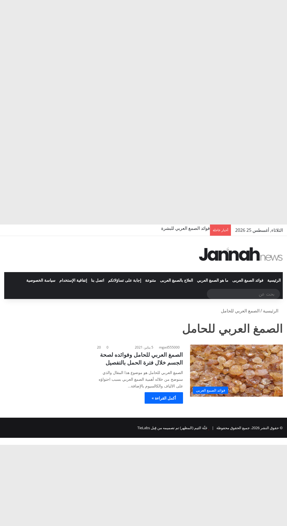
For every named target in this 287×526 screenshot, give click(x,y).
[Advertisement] (143, 42)
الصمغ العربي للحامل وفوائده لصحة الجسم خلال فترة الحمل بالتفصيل (141, 358)
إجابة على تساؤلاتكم (124, 280)
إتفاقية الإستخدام (73, 280)
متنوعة (150, 280)
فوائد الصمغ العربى (247, 280)
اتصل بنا (97, 280)
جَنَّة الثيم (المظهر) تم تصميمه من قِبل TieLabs (172, 427)
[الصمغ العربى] (241, 254)
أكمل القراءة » (164, 398)
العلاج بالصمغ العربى (176, 280)
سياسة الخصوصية (40, 280)
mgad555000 (169, 347)
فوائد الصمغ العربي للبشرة (185, 228)
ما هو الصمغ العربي (212, 280)
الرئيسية (274, 280)
